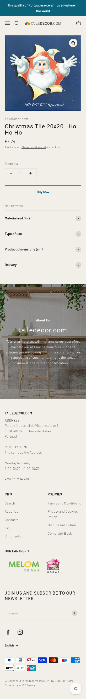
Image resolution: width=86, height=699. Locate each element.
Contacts (11, 520)
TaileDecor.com (16, 119)
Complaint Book (60, 533)
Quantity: (11, 164)
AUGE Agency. (27, 685)
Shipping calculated (34, 147)
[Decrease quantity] (11, 173)
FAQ (7, 528)
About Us (11, 511)
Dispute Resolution (62, 525)
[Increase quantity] (31, 173)
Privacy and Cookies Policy (63, 514)
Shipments (13, 536)
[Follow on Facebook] (8, 632)
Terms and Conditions (64, 503)
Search (10, 503)
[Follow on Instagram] (20, 632)
